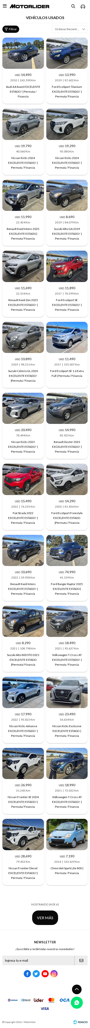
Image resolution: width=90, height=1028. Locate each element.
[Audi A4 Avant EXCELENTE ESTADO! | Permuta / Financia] (23, 53)
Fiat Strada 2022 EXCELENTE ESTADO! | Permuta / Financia (23, 517)
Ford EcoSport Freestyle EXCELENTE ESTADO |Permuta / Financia (67, 517)
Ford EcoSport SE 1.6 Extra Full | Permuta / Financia (67, 373)
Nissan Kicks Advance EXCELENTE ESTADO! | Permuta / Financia (23, 731)
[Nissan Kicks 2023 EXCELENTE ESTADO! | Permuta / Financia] (23, 408)
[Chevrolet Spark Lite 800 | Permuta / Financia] (67, 834)
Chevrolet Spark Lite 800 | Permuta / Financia (67, 870)
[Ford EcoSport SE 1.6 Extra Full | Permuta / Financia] (67, 337)
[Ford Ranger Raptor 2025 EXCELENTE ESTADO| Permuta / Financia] (67, 550)
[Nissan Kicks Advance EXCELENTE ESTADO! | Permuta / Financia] (23, 692)
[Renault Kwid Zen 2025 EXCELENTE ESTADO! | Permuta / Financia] (23, 266)
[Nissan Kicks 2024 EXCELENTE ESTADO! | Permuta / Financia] (23, 124)
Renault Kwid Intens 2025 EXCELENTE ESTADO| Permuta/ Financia (23, 233)
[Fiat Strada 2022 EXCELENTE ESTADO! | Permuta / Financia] (23, 479)
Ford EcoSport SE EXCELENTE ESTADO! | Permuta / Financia (67, 304)
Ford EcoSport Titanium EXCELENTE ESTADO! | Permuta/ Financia (67, 91)
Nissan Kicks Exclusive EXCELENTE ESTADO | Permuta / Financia (66, 731)
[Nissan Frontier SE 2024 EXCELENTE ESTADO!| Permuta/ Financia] (23, 763)
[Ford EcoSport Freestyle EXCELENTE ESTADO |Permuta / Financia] (67, 479)
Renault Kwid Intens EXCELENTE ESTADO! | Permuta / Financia (23, 588)
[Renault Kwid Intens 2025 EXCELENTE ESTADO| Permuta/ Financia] (23, 195)
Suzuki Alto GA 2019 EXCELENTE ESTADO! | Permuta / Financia (67, 233)
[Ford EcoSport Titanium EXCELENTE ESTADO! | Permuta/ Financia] (67, 53)
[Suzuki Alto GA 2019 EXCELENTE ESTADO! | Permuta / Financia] (67, 195)
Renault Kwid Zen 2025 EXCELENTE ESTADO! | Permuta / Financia (23, 304)
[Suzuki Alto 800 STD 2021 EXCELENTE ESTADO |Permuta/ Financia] (23, 621)
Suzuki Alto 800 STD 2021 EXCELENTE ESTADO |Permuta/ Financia (23, 659)
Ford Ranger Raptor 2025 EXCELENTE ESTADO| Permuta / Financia (67, 588)
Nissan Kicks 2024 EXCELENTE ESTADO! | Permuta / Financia (23, 162)
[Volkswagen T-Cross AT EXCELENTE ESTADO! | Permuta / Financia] (67, 621)
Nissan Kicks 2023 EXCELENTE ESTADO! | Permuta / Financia (23, 446)
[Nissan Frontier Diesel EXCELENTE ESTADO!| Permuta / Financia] (23, 834)
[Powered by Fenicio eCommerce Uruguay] (80, 1022)
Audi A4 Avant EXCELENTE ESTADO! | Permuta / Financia (23, 91)
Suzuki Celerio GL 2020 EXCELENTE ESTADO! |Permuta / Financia (23, 375)
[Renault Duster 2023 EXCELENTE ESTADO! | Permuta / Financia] (67, 408)
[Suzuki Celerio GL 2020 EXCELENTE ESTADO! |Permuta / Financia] (23, 337)
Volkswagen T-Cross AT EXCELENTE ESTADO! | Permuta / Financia (67, 659)
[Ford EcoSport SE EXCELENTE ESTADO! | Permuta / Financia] (67, 266)
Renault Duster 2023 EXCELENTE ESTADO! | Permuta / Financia (67, 446)
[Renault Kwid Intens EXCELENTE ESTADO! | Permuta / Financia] (23, 550)
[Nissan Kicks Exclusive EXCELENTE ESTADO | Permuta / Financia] (67, 692)
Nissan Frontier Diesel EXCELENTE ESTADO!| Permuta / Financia (23, 873)
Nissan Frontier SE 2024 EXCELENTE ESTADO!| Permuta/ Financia (23, 801)
